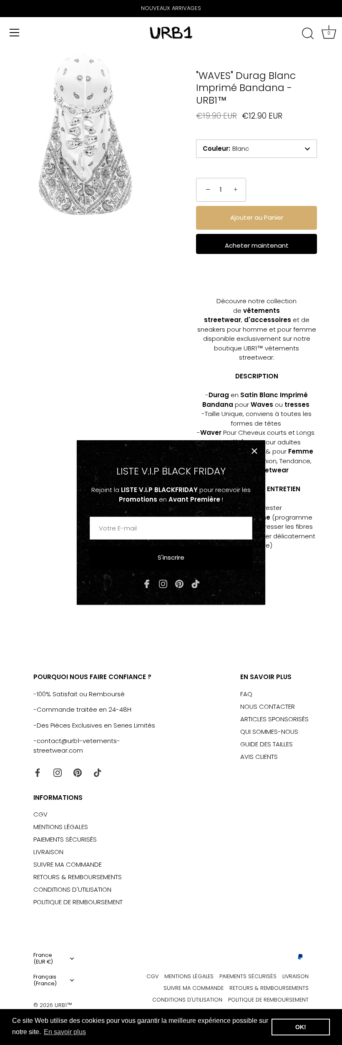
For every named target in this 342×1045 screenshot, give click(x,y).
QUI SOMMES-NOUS (269, 731)
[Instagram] (163, 583)
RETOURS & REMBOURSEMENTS (77, 877)
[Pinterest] (179, 583)
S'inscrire (171, 557)
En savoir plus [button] (65, 1031)
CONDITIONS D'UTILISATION (72, 889)
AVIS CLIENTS (259, 756)
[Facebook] (147, 583)
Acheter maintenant (257, 245)
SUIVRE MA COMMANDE (67, 864)
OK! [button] (300, 1027)
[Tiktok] (195, 583)
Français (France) (45, 980)
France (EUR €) (43, 958)
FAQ (246, 694)
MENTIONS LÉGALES (60, 826)
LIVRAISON (48, 851)
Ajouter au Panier (256, 217)
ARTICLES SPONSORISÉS (274, 719)
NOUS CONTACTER (267, 706)
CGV (40, 814)
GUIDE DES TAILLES (266, 744)
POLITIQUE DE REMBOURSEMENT (78, 902)
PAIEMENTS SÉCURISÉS (65, 839)
